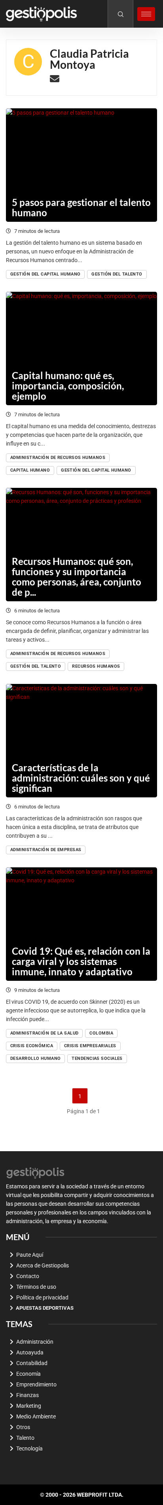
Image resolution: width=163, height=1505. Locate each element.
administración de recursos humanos (57, 457)
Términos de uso (36, 1287)
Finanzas (27, 1395)
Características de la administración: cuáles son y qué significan (81, 778)
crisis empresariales (90, 1045)
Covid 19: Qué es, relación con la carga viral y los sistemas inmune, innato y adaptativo (81, 961)
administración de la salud (44, 1033)
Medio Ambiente (36, 1416)
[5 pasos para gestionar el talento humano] (81, 165)
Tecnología (29, 1448)
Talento (25, 1438)
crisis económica (31, 1045)
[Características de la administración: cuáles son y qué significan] (81, 740)
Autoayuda (30, 1352)
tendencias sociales (97, 1058)
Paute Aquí (29, 1255)
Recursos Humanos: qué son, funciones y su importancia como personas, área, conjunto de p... (76, 576)
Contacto (27, 1276)
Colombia (101, 1033)
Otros (23, 1427)
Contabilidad (31, 1363)
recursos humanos (96, 666)
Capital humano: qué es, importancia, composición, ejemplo (68, 386)
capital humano (30, 470)
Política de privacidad (42, 1297)
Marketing (28, 1406)
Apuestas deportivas (45, 1308)
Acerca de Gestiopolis (42, 1265)
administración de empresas (45, 849)
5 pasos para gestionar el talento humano (81, 207)
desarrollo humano (35, 1058)
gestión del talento (116, 274)
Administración (34, 1342)
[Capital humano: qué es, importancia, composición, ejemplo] (81, 348)
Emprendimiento (36, 1384)
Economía (28, 1374)
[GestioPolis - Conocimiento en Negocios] (35, 1172)
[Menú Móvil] (146, 14)
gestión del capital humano (45, 274)
